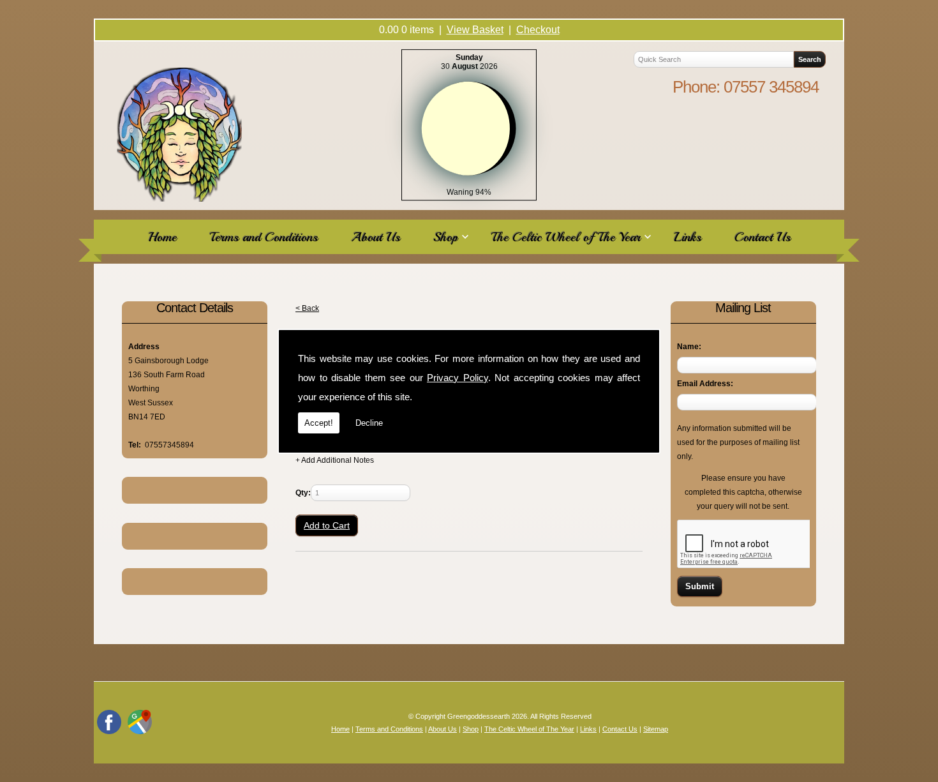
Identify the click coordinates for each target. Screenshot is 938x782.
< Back (307, 308)
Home (162, 237)
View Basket (475, 29)
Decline (369, 423)
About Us (375, 237)
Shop (445, 237)
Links (687, 237)
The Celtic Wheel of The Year (566, 237)
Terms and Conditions (264, 237)
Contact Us (762, 237)
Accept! (318, 423)
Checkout (538, 29)
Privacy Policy (457, 377)
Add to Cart (327, 525)
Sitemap (655, 729)
